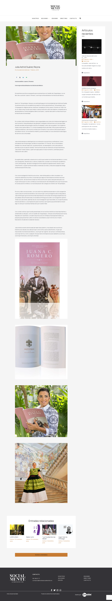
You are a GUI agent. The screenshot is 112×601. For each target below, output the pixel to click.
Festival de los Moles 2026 (89, 120)
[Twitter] (55, 590)
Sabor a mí (30, 537)
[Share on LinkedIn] (23, 77)
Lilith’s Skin (14, 537)
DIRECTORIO (87, 578)
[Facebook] (52, 590)
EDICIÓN (60, 580)
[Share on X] (20, 77)
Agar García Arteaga (62, 538)
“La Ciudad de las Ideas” (48, 538)
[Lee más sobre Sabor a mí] (33, 530)
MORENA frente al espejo (89, 88)
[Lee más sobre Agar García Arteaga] (65, 530)
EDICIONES (87, 576)
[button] (45, 18)
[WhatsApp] (60, 590)
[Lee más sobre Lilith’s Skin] (17, 530)
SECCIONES (61, 578)
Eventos (98, 122)
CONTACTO (87, 580)
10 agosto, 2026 (87, 59)
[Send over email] (26, 77)
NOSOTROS (61, 576)
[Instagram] (57, 590)
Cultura (12, 539)
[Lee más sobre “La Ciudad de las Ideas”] (49, 530)
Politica (98, 90)
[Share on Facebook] (16, 77)
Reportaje (86, 61)
